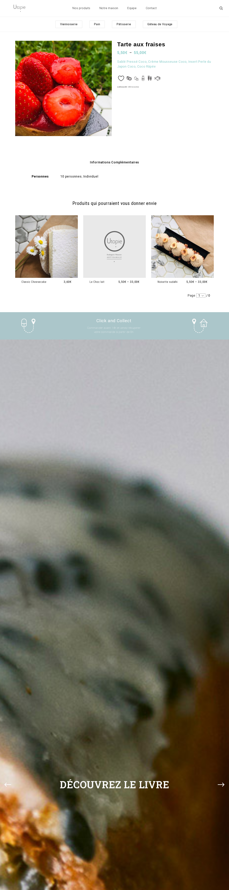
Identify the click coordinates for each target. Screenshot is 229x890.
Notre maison (108, 8)
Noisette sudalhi (167, 282)
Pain (97, 24)
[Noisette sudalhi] (182, 246)
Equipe (132, 8)
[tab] (114, 162)
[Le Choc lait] (114, 246)
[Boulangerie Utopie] (19, 8)
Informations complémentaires (114, 162)
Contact (151, 8)
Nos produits (81, 8)
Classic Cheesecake (33, 282)
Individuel (90, 176)
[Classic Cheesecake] (46, 246)
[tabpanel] (63, 88)
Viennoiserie (69, 24)
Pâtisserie (123, 24)
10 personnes (71, 176)
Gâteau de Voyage (159, 24)
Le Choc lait (96, 282)
